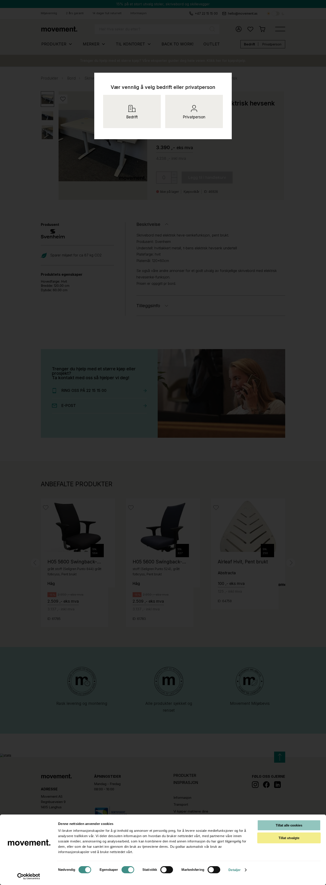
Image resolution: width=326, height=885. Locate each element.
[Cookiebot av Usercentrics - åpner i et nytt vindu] (28, 876)
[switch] (128, 869)
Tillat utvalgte (289, 838)
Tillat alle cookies (289, 825)
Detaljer (234, 870)
